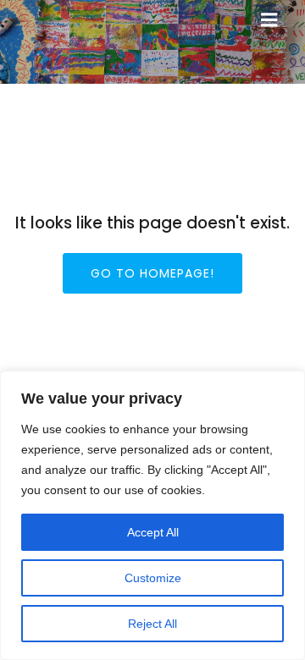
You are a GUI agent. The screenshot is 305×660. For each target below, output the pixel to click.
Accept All (153, 532)
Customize (153, 578)
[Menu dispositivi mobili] (269, 20)
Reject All (152, 623)
